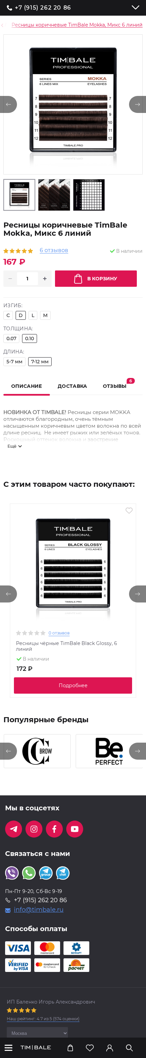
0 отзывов (59, 632)
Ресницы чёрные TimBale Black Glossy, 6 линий (66, 646)
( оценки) (43, 1018)
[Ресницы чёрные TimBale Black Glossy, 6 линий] (73, 567)
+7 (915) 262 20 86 (43, 7)
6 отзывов (54, 250)
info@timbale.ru (38, 910)
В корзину (102, 279)
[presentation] (8, 593)
